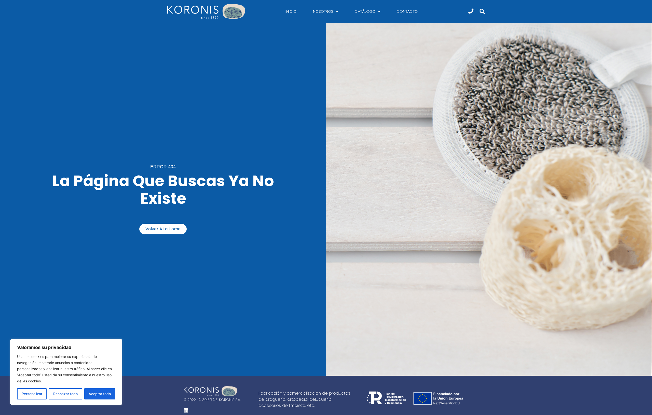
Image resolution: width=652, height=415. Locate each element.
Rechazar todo (65, 394)
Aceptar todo (100, 394)
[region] (66, 372)
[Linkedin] (186, 410)
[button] (482, 11)
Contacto (407, 11)
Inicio (291, 11)
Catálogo (365, 11)
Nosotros (323, 11)
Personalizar (32, 394)
